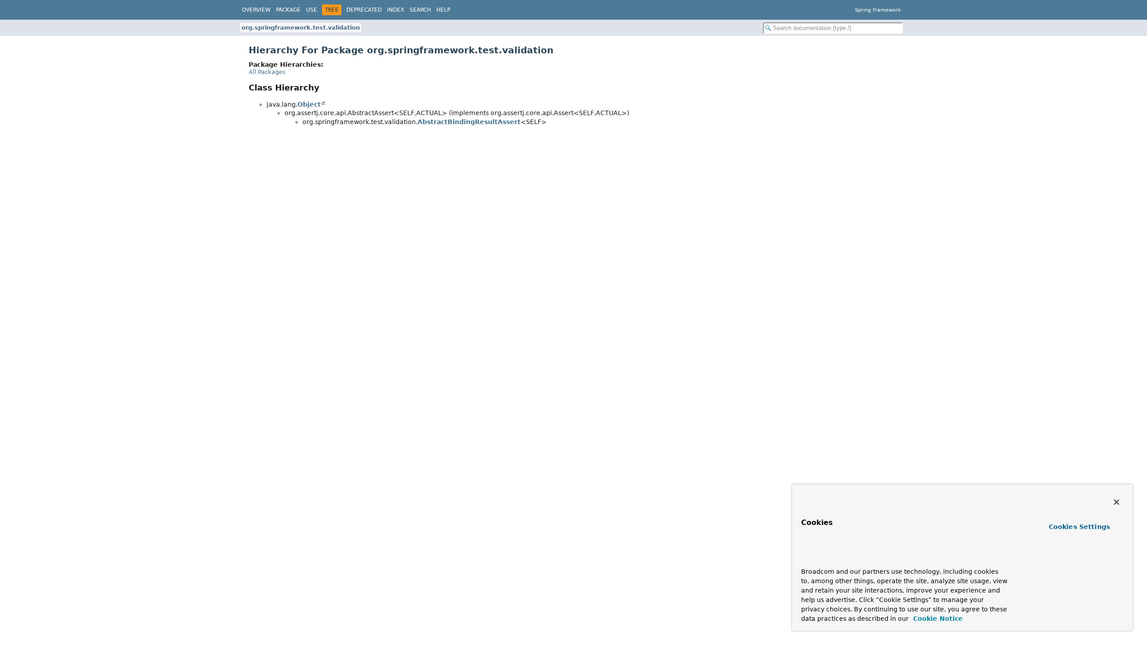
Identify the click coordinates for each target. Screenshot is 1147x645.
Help (443, 10)
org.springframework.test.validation (300, 27)
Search (420, 10)
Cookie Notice (937, 618)
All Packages (267, 72)
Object (309, 104)
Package (288, 10)
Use (311, 10)
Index (395, 10)
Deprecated (364, 10)
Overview (256, 10)
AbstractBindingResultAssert (469, 121)
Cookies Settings (1079, 526)
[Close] (1116, 502)
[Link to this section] (818, 558)
